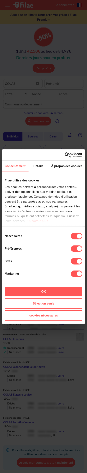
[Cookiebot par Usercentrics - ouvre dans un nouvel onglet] (64, 155)
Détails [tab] (38, 166)
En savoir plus (37, 221)
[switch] (76, 248)
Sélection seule (43, 303)
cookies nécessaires (43, 315)
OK (43, 291)
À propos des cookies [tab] (66, 166)
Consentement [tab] (15, 166)
